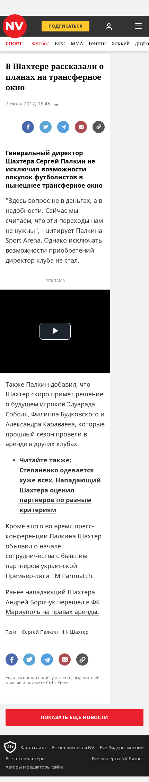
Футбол (41, 43)
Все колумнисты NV (73, 747)
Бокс (60, 43)
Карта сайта (33, 747)
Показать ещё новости (74, 717)
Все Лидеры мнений (121, 747)
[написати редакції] (81, 127)
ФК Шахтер (75, 632)
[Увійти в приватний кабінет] (108, 26)
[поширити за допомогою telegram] (63, 127)
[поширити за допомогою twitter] (46, 127)
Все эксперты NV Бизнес (117, 758)
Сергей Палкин (40, 632)
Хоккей (121, 43)
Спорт (14, 43)
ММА (77, 43)
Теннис (97, 43)
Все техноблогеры (25, 758)
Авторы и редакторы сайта (34, 767)
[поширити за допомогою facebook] (28, 127)
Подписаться (65, 26)
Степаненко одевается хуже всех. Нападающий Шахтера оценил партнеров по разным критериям (60, 490)
